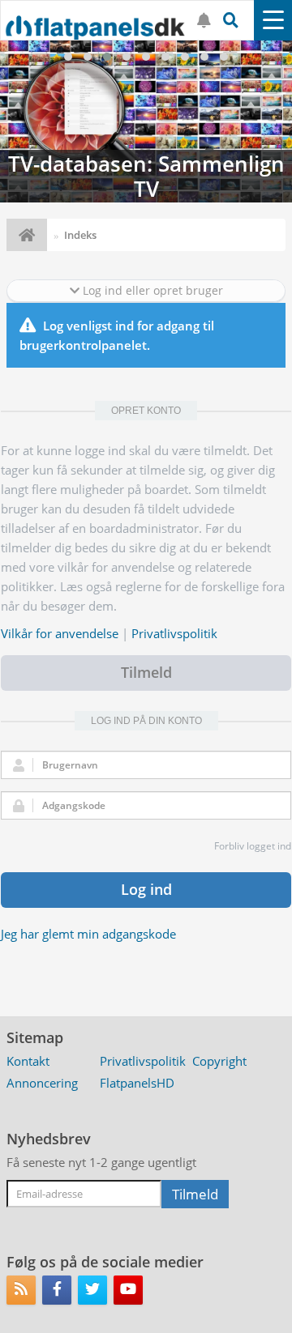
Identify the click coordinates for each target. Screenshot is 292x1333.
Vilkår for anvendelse (59, 633)
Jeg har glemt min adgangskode (88, 934)
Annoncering (42, 1083)
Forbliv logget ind (252, 846)
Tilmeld (146, 672)
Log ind (146, 889)
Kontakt (27, 1061)
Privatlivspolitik (174, 633)
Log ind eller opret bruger (151, 290)
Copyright (219, 1061)
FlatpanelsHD (137, 1083)
